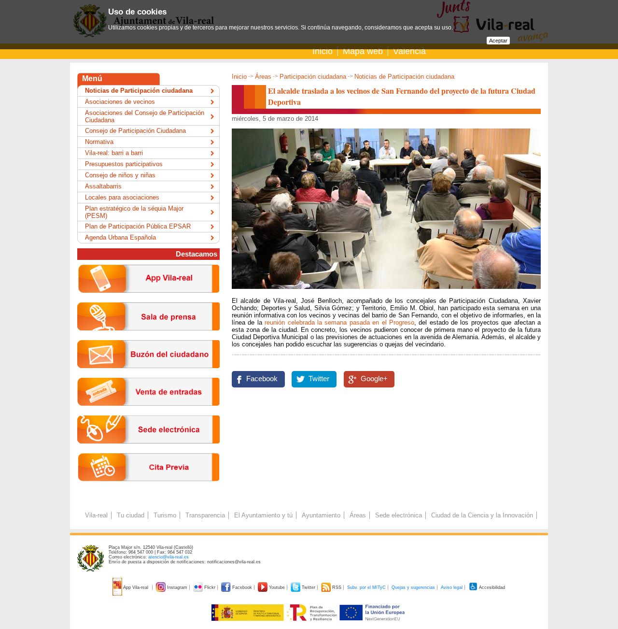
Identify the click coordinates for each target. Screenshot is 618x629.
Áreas (263, 76)
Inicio (322, 51)
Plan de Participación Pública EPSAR (138, 226)
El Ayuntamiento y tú (263, 515)
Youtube (276, 587)
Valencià (409, 51)
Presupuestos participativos (124, 164)
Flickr (210, 587)
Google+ (374, 379)
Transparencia (205, 515)
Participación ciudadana (313, 76)
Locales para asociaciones (122, 197)
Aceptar (498, 40)
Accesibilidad (491, 587)
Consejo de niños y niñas (120, 175)
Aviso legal (452, 587)
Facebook (262, 379)
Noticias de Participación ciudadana (404, 76)
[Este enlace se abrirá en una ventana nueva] (148, 451)
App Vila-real (136, 587)
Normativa (99, 141)
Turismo (165, 515)
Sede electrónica (398, 515)
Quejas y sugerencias (413, 587)
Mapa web (363, 51)
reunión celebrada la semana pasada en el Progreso (338, 322)
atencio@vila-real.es (168, 557)
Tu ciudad (130, 515)
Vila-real (96, 515)
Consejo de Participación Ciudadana (135, 130)
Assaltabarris (103, 186)
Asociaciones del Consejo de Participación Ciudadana (144, 116)
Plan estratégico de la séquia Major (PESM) (134, 212)
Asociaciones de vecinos (120, 101)
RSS (337, 587)
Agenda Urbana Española (120, 237)
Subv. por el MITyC (366, 587)
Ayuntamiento (321, 515)
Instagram (177, 587)
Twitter (319, 379)
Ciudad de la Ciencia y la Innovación (482, 515)
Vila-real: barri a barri (114, 153)
